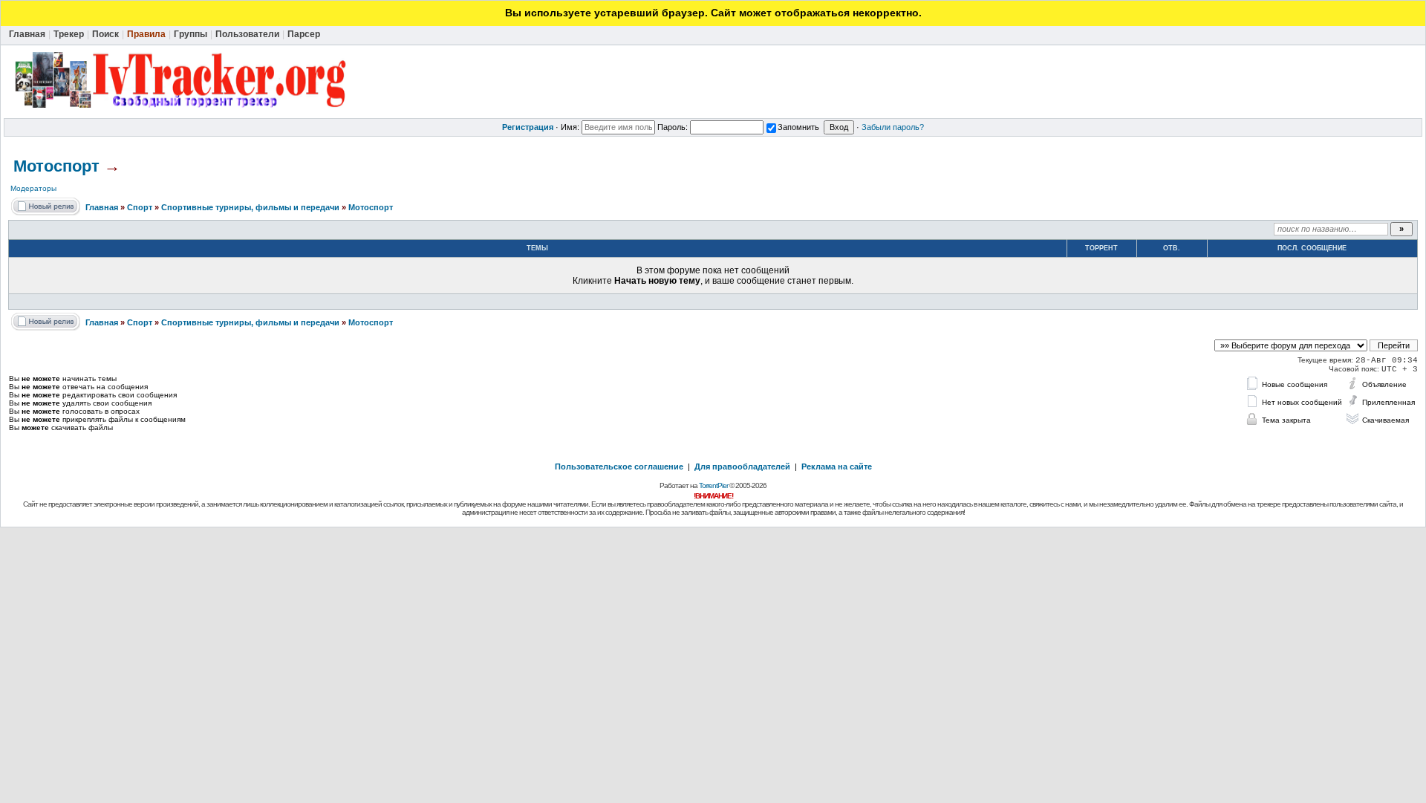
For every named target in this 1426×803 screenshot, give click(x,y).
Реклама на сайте (836, 466)
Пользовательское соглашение (619, 466)
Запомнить (798, 127)
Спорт (139, 207)
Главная (101, 207)
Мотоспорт (56, 166)
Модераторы (33, 188)
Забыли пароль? (893, 127)
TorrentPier (713, 485)
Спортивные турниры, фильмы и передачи (250, 207)
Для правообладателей (742, 466)
